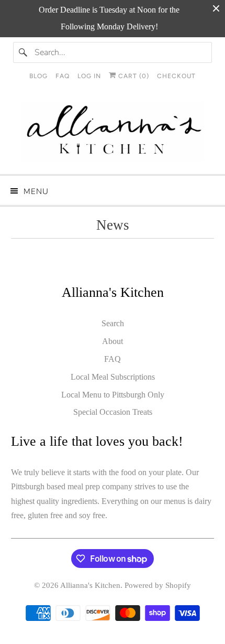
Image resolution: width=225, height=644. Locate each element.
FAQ (112, 359)
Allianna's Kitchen (90, 585)
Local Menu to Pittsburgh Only (112, 394)
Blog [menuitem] (38, 76)
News (112, 225)
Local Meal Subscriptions (113, 376)
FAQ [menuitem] (62, 76)
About (112, 341)
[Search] (23, 52)
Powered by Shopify (158, 585)
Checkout (176, 76)
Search (113, 323)
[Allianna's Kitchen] (113, 134)
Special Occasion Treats (112, 411)
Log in (89, 76)
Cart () (132, 76)
